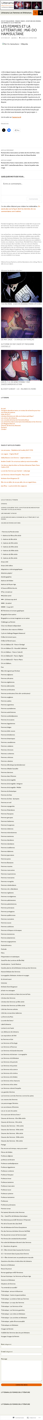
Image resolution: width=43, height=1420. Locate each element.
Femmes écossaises (7, 720)
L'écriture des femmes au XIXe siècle (12, 1002)
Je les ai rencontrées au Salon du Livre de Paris (15, 994)
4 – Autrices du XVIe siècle (9, 543)
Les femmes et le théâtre (9, 1077)
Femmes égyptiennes (8, 723)
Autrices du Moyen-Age (8, 584)
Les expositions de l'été (8, 1036)
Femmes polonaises (7, 908)
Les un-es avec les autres (9, 1111)
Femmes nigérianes (7, 893)
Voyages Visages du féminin (10, 1336)
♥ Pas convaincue (6, 592)
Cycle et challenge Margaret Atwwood (13, 633)
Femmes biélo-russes (8, 731)
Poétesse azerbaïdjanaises (9, 1163)
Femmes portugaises (8, 911)
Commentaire (33, 199)
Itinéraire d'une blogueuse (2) (10, 478)
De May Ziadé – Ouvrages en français (17, 340)
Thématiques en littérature (9, 1325)
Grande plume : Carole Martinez (11, 964)
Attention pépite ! (6, 573)
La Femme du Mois (7, 1017)
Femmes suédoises (7, 927)
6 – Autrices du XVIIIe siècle (9, 550)
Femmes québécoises (8, 915)
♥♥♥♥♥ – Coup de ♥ (7, 607)
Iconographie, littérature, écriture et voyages (15, 975)
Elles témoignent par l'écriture (10, 671)
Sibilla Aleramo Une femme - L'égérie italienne (16, 458)
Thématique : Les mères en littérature (13, 1314)
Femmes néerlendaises (8, 885)
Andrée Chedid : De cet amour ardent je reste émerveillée (19, 461)
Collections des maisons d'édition (12, 629)
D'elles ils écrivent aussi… (9, 637)
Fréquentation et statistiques (10, 957)
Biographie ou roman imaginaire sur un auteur (15, 618)
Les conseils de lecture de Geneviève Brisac (15, 420)
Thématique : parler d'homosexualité (13, 1321)
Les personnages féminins (9, 1103)
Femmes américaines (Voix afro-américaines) (15, 693)
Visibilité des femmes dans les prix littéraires (15, 1333)
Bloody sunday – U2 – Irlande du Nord (18, 389)
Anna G (15, 38)
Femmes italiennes (7, 851)
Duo (2, 667)
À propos (4, 427)
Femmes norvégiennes (8, 896)
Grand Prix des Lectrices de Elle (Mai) (12, 960)
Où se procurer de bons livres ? (11, 1115)
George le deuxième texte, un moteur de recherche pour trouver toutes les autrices (20, 508)
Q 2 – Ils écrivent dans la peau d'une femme (15, 1254)
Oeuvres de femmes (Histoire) (11, 425)
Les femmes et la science (9, 1069)
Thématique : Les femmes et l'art (11, 1306)
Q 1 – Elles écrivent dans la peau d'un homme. (15, 1250)
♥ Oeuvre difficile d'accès (9, 588)
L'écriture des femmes (33, 21)
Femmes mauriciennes (8, 874)
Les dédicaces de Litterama (10, 1032)
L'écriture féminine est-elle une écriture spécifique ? (17, 416)
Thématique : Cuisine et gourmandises (13, 1295)
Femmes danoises (7, 772)
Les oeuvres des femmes (9, 1099)
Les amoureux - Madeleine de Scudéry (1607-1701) (17, 450)
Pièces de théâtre (6, 1152)
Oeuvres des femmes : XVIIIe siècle (12, 1137)
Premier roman (6, 1209)
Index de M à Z (5, 414)
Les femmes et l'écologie (9, 1043)
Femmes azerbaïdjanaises (9, 716)
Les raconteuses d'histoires (10, 1107)
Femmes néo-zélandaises (9, 889)
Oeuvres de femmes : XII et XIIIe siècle (13, 1118)
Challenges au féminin (8, 622)
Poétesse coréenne (7, 1171)
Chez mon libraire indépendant (11, 626)
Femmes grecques (7, 817)
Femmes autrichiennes (8, 712)
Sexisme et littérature (8, 1280)
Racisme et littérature (8, 1265)
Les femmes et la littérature (11, 23)
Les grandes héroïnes (8, 1092)
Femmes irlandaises (7, 840)
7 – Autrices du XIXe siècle (9, 554)
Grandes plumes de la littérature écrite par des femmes (18, 968)
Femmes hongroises (7, 825)
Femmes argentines (7, 705)
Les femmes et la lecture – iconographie (14, 1054)
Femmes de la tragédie (8, 780)
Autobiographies (6, 577)
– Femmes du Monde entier (10, 532)
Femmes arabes (6, 701)
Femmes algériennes (8, 682)
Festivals (4, 949)
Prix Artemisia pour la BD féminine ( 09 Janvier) (15, 1220)
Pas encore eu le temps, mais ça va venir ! (14, 1148)
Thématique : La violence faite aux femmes (15, 1299)
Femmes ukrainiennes (8, 938)
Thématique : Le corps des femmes (12, 1303)
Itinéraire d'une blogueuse (9, 987)
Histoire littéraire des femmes (10, 972)
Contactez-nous (21, 1385)
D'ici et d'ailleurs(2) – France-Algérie (12, 656)
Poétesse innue (6, 1178)
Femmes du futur (6, 795)
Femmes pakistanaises (8, 900)
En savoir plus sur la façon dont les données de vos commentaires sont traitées (20, 208)
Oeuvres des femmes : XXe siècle (12, 1141)
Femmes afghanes (7, 675)
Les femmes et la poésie (9, 1066)
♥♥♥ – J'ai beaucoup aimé (9, 599)
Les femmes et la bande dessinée (12, 1051)
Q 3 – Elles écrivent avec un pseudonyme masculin (17, 1257)
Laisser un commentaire (29, 38)
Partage (3, 1145)
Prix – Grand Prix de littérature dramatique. (14, 1216)
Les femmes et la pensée (9, 1062)
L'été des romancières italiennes (11, 1013)
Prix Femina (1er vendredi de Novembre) (13, 1239)
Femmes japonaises (7, 855)
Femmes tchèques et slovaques (11, 930)
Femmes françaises (7, 814)
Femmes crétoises (7, 757)
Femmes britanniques (8, 739)
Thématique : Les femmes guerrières (13, 1310)
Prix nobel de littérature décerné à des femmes (16, 1242)
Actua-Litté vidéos (7, 566)
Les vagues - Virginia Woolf (9, 454)
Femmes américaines (8, 690)
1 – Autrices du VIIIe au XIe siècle (11, 535)
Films (2, 953)
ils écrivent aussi (6, 979)
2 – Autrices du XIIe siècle (9, 539)
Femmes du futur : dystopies (10, 799)
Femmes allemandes (8, 686)
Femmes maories (6, 866)
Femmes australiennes (8, 708)
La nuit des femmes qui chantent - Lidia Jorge (15, 471)
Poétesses (4, 1201)
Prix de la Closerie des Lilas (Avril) (11, 1224)
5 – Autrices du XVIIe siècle (9, 547)
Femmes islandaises (7, 844)
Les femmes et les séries (9, 1084)
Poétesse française (7, 1175)
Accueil (3, 409)
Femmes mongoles (7, 881)
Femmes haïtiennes (7, 821)
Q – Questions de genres (9, 1246)
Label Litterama (6, 1024)
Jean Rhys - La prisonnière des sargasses (14, 486)
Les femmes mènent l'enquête (11, 1088)
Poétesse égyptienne (8, 1167)
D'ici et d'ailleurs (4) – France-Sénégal (13, 645)
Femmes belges (6, 727)
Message (4, 1359)
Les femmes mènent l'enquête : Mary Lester (15, 475)
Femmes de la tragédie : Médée (11, 787)
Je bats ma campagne (8, 990)
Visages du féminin (7, 1329)
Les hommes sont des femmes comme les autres (17, 1096)
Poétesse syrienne (7, 1193)
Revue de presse (6, 1269)
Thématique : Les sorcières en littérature (14, 1318)
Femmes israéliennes (8, 848)
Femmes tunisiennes (8, 934)
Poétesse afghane (7, 1156)
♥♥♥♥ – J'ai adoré (6, 603)
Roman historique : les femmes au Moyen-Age (16, 1276)
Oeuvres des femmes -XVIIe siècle (12, 1130)
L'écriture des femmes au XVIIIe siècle (13, 1005)
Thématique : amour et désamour (12, 1291)
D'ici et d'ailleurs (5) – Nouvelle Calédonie (14, 648)
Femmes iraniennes (7, 836)
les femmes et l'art (7, 1039)
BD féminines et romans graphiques (12, 611)
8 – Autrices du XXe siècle (9, 558)
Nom (6, 1344)
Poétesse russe (6, 1190)
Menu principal (40, 12)
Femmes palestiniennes (9, 904)
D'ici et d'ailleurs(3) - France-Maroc (13, 21)
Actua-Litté (4, 562)
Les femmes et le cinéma (9, 1073)
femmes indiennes (7, 829)
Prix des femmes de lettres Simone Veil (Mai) (15, 1231)
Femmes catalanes (7, 746)
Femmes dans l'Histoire (8, 776)
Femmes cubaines (7, 761)
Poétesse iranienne (7, 1182)
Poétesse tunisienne (7, 1197)
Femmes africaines (7, 678)
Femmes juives (6, 859)
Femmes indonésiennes (9, 833)
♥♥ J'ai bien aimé (6, 596)
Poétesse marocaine (8, 1186)
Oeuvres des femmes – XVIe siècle (12, 1126)
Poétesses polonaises (8, 1205)
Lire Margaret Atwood (8, 424)
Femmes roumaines (7, 919)
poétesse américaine (8, 1160)
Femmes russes (6, 923)
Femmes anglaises (7, 697)
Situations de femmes (8, 1284)
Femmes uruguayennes (8, 942)
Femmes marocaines (8, 870)
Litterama (5, 398)
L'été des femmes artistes (9, 1009)
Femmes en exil (6, 802)
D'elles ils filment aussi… (8, 641)
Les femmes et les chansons (10, 1081)
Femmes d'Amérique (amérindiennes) (13, 765)
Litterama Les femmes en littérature (15, 1392)
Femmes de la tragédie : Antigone (11, 784)
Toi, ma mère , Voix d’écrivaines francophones (21, 304)
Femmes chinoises (7, 750)
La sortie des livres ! (7, 1021)
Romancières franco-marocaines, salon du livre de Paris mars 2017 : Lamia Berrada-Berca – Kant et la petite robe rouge (20, 164)
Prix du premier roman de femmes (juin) (13, 1235)
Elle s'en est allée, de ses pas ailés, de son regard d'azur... (19, 482)
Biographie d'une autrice (8, 614)
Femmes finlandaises (8, 810)
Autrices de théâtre (7, 581)
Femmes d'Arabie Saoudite (9, 769)
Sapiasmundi (16, 117)
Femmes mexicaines (8, 878)
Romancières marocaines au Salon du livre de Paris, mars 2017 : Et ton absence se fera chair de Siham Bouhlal (20, 152)
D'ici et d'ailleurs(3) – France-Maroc (12, 660)
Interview (4, 983)
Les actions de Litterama (9, 418)
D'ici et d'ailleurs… (6, 663)
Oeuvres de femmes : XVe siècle (11, 1122)
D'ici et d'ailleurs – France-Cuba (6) (12, 652)
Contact (3, 429)
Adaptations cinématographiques (11, 569)
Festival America (6, 945)
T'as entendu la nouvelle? (9, 1287)
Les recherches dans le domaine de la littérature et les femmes (21, 422)
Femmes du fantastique (8, 791)
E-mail (7, 1352)
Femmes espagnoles (8, 806)
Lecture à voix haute (7, 1028)
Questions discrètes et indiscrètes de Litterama (16, 1261)
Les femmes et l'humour (9, 1047)
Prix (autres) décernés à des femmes (13, 1212)
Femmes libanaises (7, 863)
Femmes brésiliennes (8, 735)
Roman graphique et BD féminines (12, 1272)
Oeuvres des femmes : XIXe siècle (12, 1133)
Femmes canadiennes (8, 742)
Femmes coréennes (7, 754)
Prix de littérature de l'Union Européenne (14, 1227)
